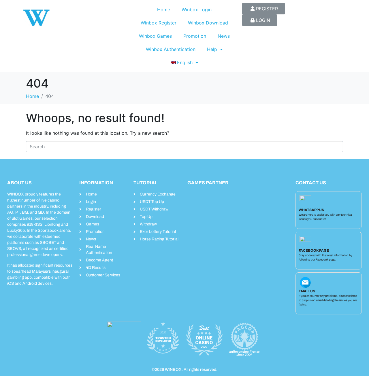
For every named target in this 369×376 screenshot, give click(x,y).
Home (163, 9)
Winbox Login (197, 9)
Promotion (194, 36)
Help (212, 49)
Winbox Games (155, 36)
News (224, 36)
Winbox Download (208, 23)
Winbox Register (158, 23)
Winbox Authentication (170, 49)
